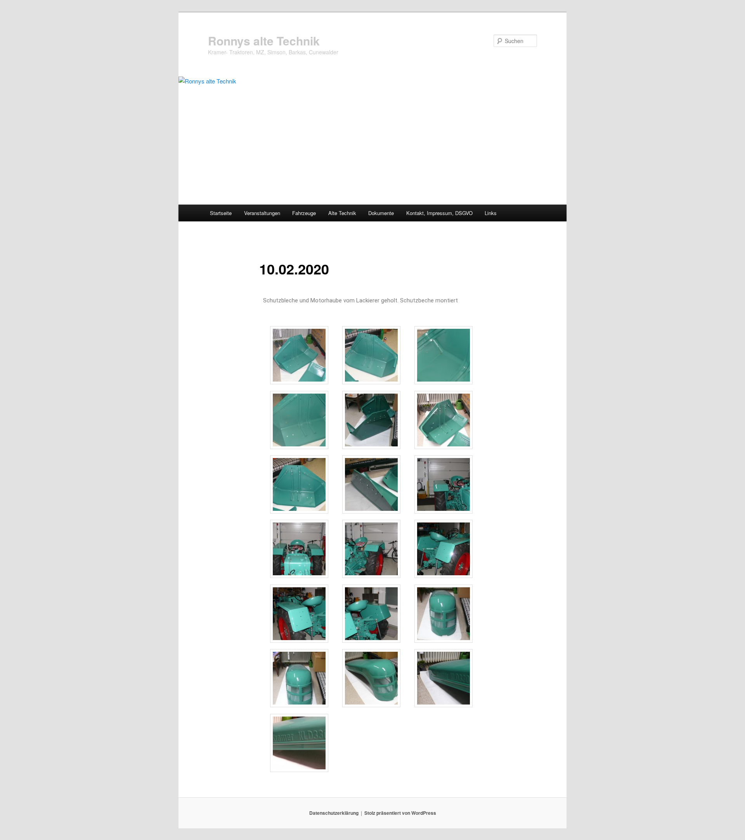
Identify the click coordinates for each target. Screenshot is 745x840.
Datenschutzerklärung (334, 812)
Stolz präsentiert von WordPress (400, 812)
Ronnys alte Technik (264, 40)
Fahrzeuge (304, 213)
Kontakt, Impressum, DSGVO (439, 213)
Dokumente (381, 213)
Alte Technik (342, 213)
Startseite (221, 213)
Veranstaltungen (262, 213)
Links (491, 213)
